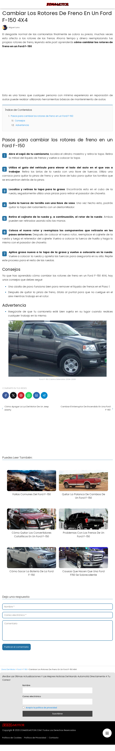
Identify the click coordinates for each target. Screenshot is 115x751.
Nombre (26, 685)
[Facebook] (5, 395)
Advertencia (22, 125)
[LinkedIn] (36, 395)
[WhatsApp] (28, 395)
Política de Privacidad (35, 737)
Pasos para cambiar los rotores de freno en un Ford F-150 (42, 116)
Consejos (20, 120)
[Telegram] (44, 395)
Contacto (53, 737)
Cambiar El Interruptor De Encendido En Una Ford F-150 (86, 408)
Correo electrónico (31, 696)
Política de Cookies (12, 737)
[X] (13, 395)
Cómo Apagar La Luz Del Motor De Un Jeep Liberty (26, 408)
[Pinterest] (21, 395)
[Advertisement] (57, 71)
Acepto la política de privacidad (41, 707)
